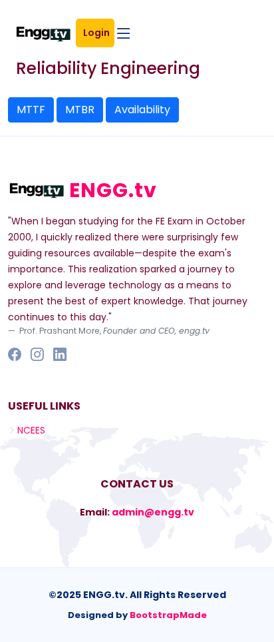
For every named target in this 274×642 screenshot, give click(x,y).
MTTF (31, 109)
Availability (142, 109)
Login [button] (98, 32)
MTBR (79, 109)
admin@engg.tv (153, 512)
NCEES (31, 430)
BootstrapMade (168, 615)
